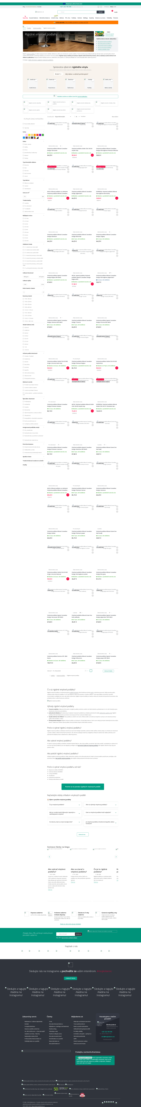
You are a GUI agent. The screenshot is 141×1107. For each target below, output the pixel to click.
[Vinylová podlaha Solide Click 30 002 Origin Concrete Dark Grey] (58, 345)
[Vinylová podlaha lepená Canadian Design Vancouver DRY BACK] (58, 599)
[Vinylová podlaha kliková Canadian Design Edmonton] (83, 639)
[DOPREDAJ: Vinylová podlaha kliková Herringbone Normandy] (107, 175)
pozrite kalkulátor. (82, 96)
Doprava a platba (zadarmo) (32, 1029)
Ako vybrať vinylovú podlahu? (105, 41)
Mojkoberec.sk (49, 1104)
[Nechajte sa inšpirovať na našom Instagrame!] (70, 964)
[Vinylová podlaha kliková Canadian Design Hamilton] (58, 218)
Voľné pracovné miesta (79, 1043)
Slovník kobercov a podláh (56, 1038)
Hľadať (100, 12)
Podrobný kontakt (107, 1039)
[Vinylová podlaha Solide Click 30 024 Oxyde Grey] (83, 132)
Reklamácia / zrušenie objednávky (33, 1021)
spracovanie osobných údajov (69, 937)
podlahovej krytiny (74, 692)
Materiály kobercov (54, 1041)
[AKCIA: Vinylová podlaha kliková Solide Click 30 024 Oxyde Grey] (83, 388)
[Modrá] (24, 138)
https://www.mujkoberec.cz (38, 1106)
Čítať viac (50, 889)
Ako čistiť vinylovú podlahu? (104, 43)
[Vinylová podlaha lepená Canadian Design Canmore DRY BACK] (58, 304)
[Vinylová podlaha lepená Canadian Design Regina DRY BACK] (58, 259)
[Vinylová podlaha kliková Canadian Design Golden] (58, 515)
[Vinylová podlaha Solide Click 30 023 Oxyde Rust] (107, 345)
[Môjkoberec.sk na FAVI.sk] (82, 1094)
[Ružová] (27, 135)
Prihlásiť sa (106, 6)
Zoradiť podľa (50, 116)
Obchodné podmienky (79, 1036)
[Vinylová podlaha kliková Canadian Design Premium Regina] (83, 345)
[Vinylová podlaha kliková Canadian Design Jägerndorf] (83, 175)
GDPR (75, 1038)
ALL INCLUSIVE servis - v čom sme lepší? (35, 1031)
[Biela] (24, 135)
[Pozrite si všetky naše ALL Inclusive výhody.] (47, 1094)
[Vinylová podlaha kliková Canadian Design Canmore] (107, 472)
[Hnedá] (27, 138)
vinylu (92, 692)
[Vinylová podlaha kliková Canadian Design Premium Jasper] (83, 515)
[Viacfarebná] (35, 138)
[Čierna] (32, 138)
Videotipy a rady (53, 1031)
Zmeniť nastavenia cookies (80, 1041)
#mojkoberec (104, 971)
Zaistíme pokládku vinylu (104, 49)
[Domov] (24, 27)
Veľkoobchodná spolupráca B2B (82, 1029)
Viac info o (66, 937)
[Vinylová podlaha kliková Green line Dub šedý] (107, 431)
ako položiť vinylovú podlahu (63, 758)
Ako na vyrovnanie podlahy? (104, 47)
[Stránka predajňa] (46, 1063)
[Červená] (37, 135)
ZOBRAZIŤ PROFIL (70, 978)
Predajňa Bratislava (30, 1026)
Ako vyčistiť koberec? (54, 1043)
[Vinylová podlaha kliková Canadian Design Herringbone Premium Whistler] (107, 132)
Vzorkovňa (31, 6)
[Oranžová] (35, 135)
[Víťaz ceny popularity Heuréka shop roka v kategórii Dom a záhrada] (39, 12)
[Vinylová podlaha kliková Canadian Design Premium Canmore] (58, 431)
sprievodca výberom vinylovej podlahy (88, 745)
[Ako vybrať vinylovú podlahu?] (57, 857)
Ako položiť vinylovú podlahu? (105, 45)
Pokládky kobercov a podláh (32, 1041)
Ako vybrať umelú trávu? (55, 1036)
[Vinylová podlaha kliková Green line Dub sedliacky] (83, 599)
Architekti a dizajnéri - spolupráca (82, 1034)
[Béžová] (32, 135)
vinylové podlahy (31, 54)
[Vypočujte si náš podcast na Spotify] (73, 1094)
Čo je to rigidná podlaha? (100, 870)
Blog (24, 6)
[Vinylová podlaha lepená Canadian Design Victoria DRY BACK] (107, 304)
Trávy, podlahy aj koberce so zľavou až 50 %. (72, 22)
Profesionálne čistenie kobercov (33, 1038)
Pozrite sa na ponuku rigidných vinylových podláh (83, 787)
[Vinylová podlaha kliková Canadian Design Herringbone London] (83, 556)
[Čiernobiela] (37, 138)
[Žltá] (29, 135)
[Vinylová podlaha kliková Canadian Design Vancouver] (58, 132)
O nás (50, 1021)
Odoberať (78, 934)
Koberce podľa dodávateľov (81, 1026)
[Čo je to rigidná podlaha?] (103, 857)
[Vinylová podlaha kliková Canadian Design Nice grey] (107, 556)
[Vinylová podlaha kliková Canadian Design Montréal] (83, 218)
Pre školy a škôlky (78, 1031)
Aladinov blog (52, 1029)
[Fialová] (40, 135)
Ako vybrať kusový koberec (56, 1024)
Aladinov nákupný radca (55, 1034)
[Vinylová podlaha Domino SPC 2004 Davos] (58, 639)
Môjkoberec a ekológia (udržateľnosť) (59, 1026)
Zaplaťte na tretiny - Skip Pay (32, 1034)
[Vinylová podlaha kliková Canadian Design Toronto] (83, 304)
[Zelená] (43, 135)
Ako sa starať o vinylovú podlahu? (79, 870)
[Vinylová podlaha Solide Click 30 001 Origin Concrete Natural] (58, 556)
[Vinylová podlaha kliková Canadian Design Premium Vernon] (83, 472)
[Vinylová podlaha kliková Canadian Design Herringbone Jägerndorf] (107, 259)
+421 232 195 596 (65, 7)
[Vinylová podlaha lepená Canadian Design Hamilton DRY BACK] (83, 431)
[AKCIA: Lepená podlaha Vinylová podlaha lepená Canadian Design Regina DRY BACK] (83, 259)
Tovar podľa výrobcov (79, 1024)
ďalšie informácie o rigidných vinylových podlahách (41, 60)
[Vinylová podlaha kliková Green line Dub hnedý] (107, 515)
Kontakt (39, 6)
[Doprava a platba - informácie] (70, 1082)
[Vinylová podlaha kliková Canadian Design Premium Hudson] (58, 388)
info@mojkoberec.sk (108, 1037)
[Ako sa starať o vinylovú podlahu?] (80, 857)
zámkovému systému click (106, 713)
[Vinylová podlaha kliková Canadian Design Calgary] (107, 218)
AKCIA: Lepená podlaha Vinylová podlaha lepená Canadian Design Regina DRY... (81, 277)
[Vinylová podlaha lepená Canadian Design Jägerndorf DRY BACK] (107, 599)
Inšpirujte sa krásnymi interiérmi (82, 1021)
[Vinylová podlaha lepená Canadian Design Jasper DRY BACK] (107, 639)
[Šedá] (29, 138)
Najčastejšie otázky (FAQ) (31, 1036)
